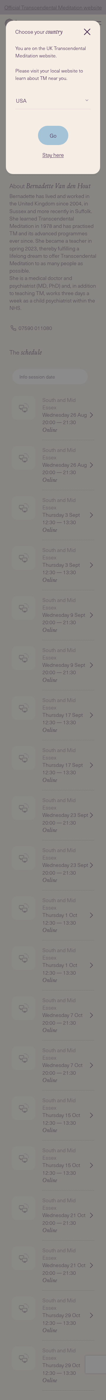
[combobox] (15, 100)
